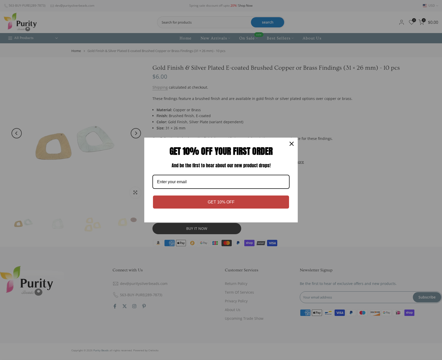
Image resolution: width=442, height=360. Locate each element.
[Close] (291, 144)
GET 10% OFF (221, 202)
